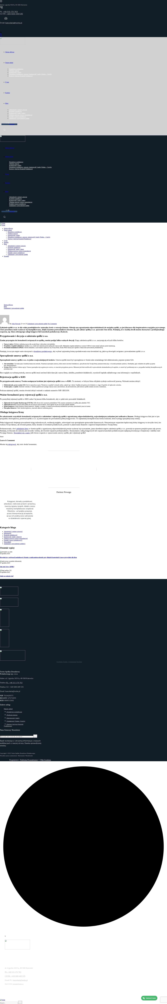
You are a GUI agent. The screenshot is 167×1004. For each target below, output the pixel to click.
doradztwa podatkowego (43, 351)
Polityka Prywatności (29, 760)
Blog (5, 306)
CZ (1, 36)
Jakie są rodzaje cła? (7, 576)
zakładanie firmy (22, 429)
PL (1, 34)
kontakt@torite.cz (18, 984)
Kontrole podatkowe (10, 535)
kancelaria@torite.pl (13, 23)
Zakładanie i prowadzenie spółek (14, 308)
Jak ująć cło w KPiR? (7, 567)
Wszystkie (7, 542)
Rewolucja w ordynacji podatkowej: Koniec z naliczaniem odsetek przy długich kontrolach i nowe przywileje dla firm (38, 557)
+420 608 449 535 (14, 14)
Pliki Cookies (45, 760)
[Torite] (2, 223)
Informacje (7, 533)
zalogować (12, 444)
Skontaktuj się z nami (22, 433)
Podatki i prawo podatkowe (13, 540)
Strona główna (8, 305)
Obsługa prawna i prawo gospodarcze (16, 538)
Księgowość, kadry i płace (13, 537)
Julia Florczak (16, 324)
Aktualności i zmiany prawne (13, 531)
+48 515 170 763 (10, 12)
